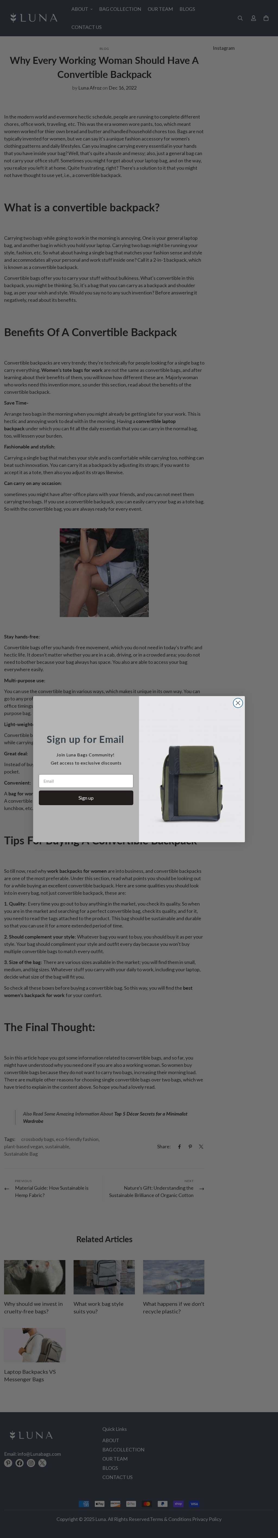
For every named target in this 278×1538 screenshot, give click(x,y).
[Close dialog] (238, 703)
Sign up (86, 798)
